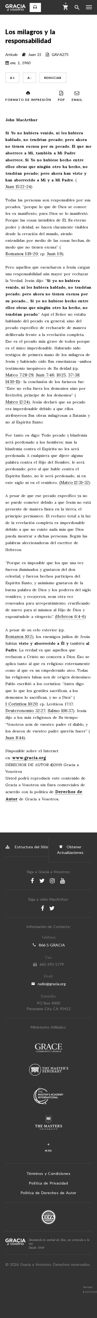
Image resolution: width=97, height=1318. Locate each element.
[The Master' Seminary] (48, 1070)
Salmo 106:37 (60, 711)
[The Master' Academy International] (48, 1096)
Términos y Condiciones (48, 1173)
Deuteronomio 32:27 (25, 711)
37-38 (73, 375)
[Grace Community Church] (48, 1048)
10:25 (61, 375)
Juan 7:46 (45, 375)
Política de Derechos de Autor (48, 1192)
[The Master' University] (48, 1123)
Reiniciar (53, 77)
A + (12, 77)
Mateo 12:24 (17, 402)
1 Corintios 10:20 (21, 704)
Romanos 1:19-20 (21, 254)
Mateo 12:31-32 (74, 482)
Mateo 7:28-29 (19, 375)
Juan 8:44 (14, 738)
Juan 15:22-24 (18, 187)
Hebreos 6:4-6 (70, 616)
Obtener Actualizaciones (70, 850)
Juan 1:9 (54, 254)
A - (29, 77)
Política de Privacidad (48, 1183)
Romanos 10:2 (18, 637)
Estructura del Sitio (31, 847)
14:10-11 (12, 382)
